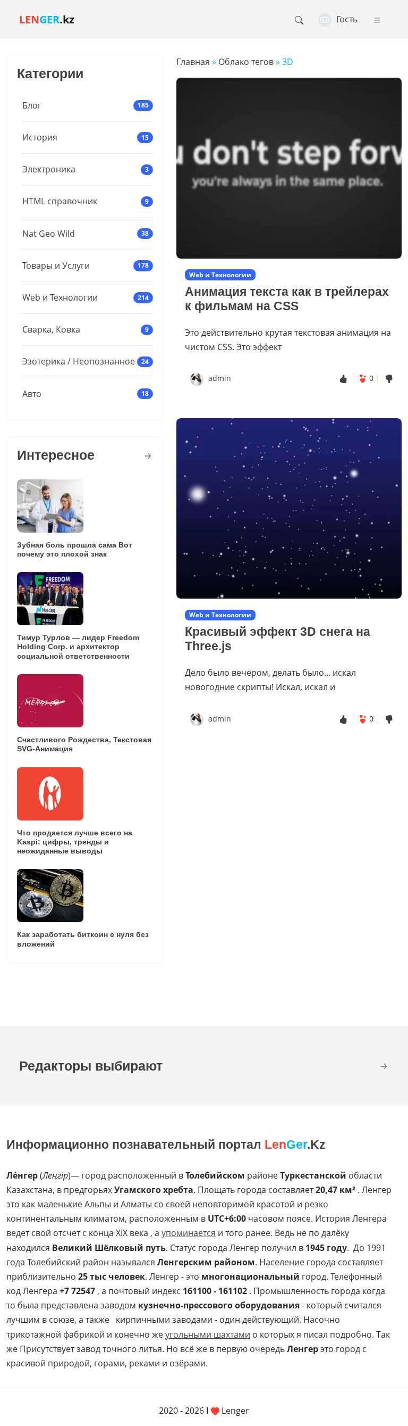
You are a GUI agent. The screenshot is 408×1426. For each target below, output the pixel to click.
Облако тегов (246, 62)
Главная (193, 62)
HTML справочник (59, 201)
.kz (46, 19)
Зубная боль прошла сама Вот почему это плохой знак (74, 549)
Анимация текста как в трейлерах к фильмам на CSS (287, 299)
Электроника (48, 169)
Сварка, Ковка (51, 329)
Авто (31, 394)
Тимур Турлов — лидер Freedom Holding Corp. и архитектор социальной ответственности (78, 646)
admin (219, 378)
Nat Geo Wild (48, 233)
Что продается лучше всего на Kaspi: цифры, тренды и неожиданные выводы (74, 842)
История (39, 137)
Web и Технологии (60, 297)
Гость (346, 19)
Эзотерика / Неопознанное (78, 361)
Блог (31, 105)
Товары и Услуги (56, 265)
